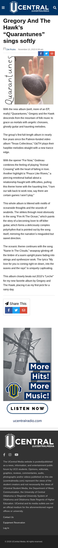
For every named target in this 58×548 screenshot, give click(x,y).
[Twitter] (46, 53)
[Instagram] (10, 455)
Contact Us (8, 517)
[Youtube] (16, 455)
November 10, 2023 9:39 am (30, 49)
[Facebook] (41, 53)
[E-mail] (52, 53)
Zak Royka (11, 49)
